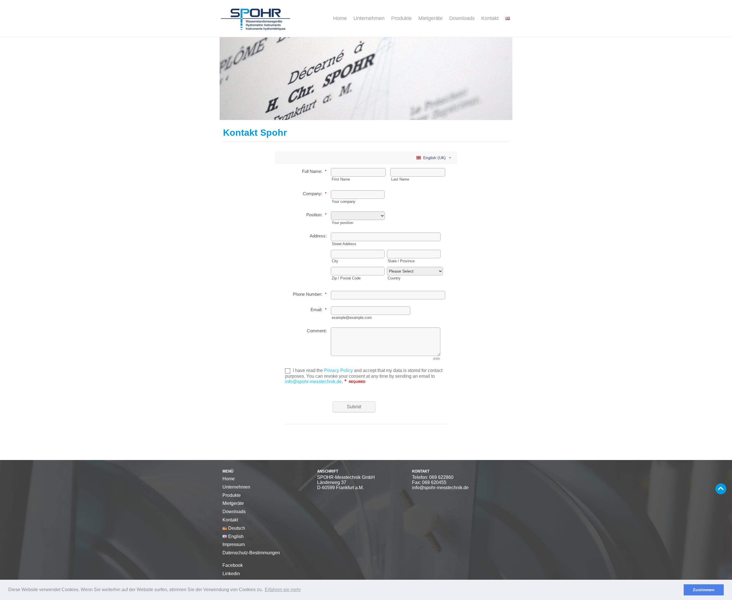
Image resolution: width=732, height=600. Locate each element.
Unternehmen (369, 18)
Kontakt (490, 18)
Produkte (401, 18)
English (235, 536)
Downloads (462, 18)
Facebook (232, 565)
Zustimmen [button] (704, 589)
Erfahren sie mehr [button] (283, 589)
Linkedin (231, 573)
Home (340, 18)
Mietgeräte (430, 18)
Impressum (233, 544)
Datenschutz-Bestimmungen (251, 552)
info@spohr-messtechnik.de (440, 487)
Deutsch (236, 528)
